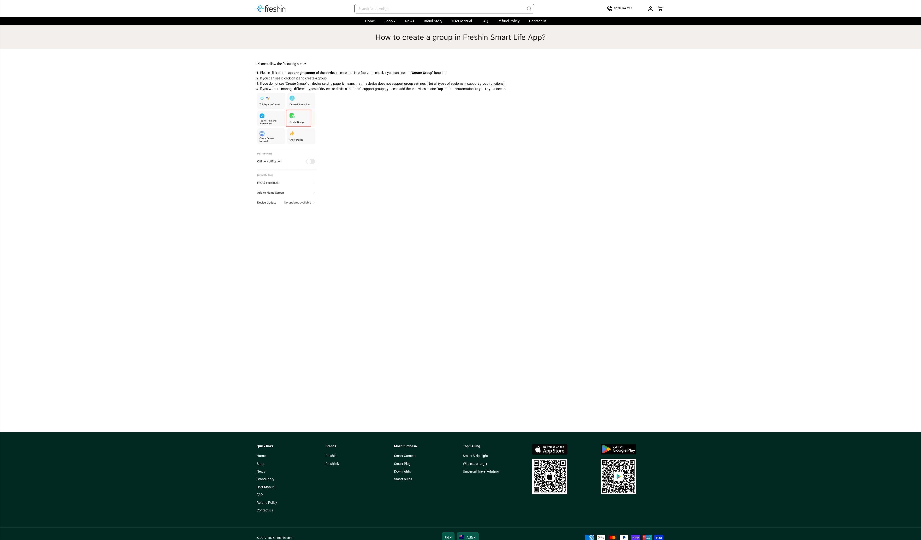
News (409, 21)
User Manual (462, 21)
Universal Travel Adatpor (481, 471)
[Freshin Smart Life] (271, 8)
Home (370, 21)
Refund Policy (509, 21)
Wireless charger (475, 464)
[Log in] (650, 8)
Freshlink (332, 464)
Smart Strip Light (475, 456)
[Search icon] (529, 8)
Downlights (402, 471)
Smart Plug (402, 464)
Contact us (538, 21)
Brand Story (433, 21)
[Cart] (660, 8)
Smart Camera (405, 456)
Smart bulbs (403, 479)
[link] (564, 469)
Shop (389, 21)
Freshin (331, 456)
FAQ (485, 21)
